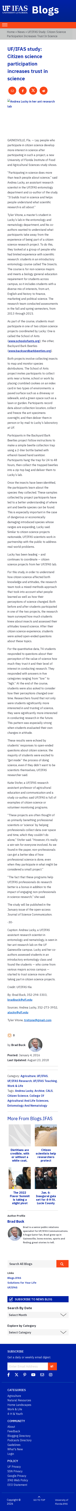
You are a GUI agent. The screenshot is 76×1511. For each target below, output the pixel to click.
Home (11, 32)
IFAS (65, 1503)
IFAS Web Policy (17, 1480)
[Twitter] (16, 1375)
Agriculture (28, 1076)
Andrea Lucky (24, 1091)
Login (10, 1454)
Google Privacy (16, 1476)
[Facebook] (8, 1375)
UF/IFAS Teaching (45, 1081)
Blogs (45, 9)
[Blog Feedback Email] (42, 1375)
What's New (15, 1449)
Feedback (13, 1431)
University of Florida (61, 1501)
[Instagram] (50, 1375)
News (21, 32)
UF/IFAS (42, 1076)
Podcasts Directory (19, 1440)
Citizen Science (17, 1095)
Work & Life (15, 1086)
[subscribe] (52, 1366)
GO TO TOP (39, 1499)
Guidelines (14, 1445)
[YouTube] (33, 1375)
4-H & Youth (15, 1414)
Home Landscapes (19, 1405)
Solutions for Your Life (21, 1282)
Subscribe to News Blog (33, 1299)
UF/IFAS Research (19, 1081)
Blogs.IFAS (14, 1278)
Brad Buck (15, 1221)
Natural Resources (19, 1400)
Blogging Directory (19, 1436)
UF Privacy (14, 1466)
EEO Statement (17, 1485)
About (11, 1426)
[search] (62, 1263)
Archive (39, 1091)
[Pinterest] (24, 1375)
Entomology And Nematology (27, 1105)
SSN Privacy (15, 1471)
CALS (49, 1091)
